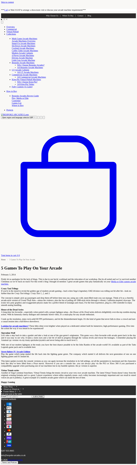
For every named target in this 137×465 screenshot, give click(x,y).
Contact (80, 16)
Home (3, 260)
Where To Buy (67, 16)
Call (6, 10)
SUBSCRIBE (38, 397)
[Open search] (2, 22)
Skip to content (7, 2)
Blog (89, 16)
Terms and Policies (9, 463)
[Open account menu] (41, 117)
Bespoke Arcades (15, 460)
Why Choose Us (52, 16)
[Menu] (68, 19)
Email (4, 396)
